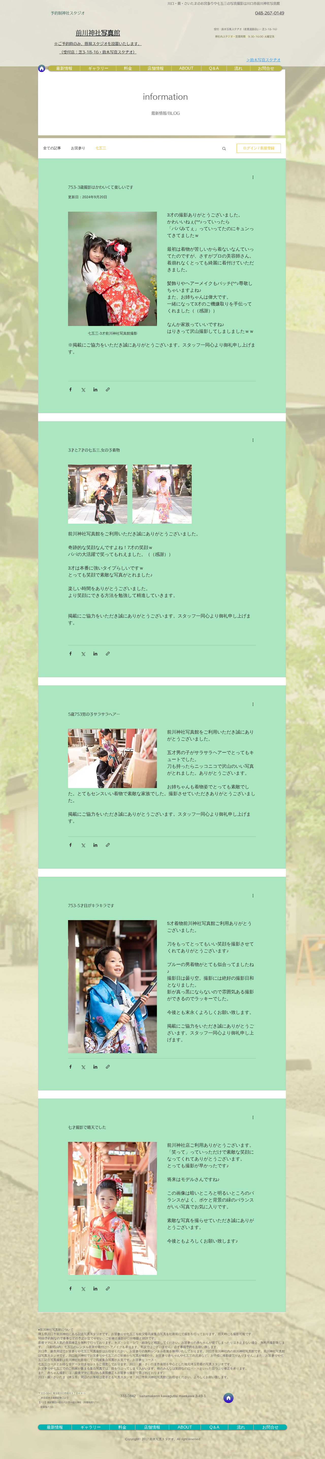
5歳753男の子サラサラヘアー (94, 714)
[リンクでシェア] (107, 389)
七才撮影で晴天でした (87, 1127)
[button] (224, 149)
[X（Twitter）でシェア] (82, 389)
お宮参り (78, 148)
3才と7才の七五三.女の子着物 (94, 450)
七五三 (100, 148)
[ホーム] (41, 68)
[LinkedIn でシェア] (95, 389)
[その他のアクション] (253, 177)
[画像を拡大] (97, 494)
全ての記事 (52, 148)
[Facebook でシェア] (70, 389)
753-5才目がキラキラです (91, 905)
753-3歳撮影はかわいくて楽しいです (100, 187)
